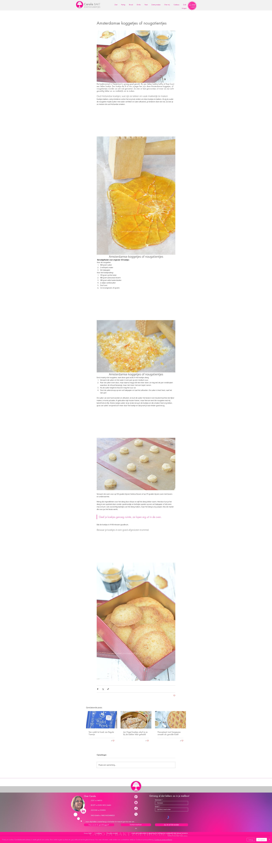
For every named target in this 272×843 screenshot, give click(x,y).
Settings (251, 840)
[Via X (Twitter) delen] (103, 689)
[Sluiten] (269, 839)
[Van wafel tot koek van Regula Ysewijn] (101, 719)
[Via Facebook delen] (98, 689)
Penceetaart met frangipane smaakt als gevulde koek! (169, 733)
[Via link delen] (108, 689)
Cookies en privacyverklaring (163, 840)
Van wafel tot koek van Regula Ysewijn (101, 733)
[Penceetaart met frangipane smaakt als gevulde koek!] (170, 719)
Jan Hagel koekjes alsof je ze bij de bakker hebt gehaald (135, 733)
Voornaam (158, 800)
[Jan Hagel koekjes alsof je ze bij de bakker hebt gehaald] (136, 720)
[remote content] (136, 121)
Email (156, 806)
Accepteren (261, 840)
